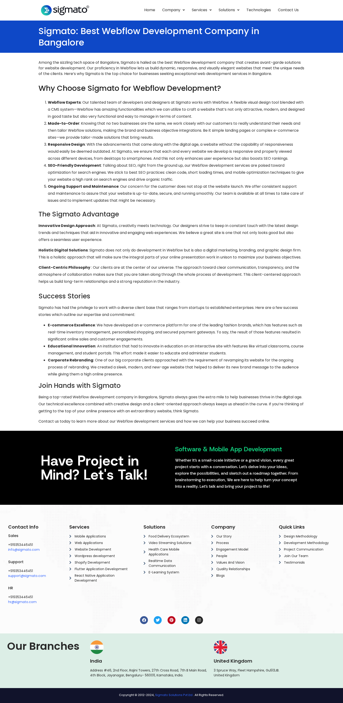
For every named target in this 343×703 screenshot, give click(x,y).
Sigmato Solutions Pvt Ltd (173, 695)
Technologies (258, 10)
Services (199, 10)
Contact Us (288, 10)
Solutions (227, 10)
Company (171, 10)
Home (149, 10)
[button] (173, 10)
